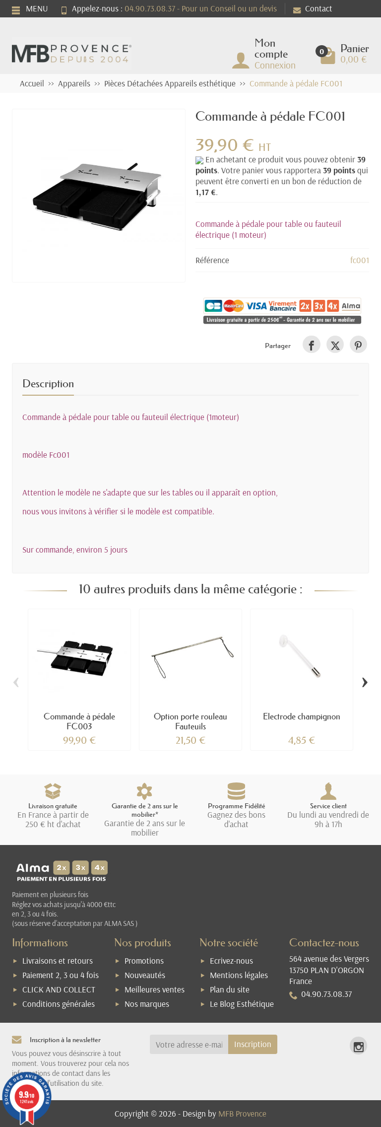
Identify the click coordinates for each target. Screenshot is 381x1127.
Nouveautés (145, 975)
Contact (318, 8)
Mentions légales (239, 975)
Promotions (144, 960)
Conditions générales (58, 1003)
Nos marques (147, 1003)
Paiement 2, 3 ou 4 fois (60, 975)
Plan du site (230, 989)
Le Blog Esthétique (242, 1003)
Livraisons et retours (57, 960)
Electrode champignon (301, 716)
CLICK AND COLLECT (58, 989)
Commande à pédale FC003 (79, 721)
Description (48, 383)
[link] (311, 344)
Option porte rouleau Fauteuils (190, 721)
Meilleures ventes (155, 989)
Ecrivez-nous (231, 960)
